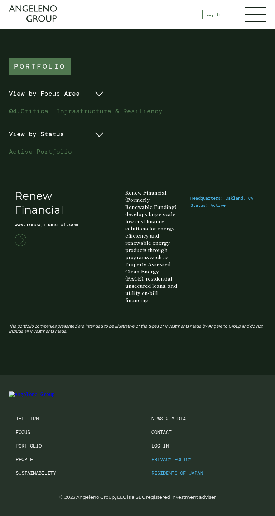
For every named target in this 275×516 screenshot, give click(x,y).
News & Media (168, 418)
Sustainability (36, 473)
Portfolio (29, 446)
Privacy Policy (171, 459)
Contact (161, 432)
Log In (213, 14)
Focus (23, 432)
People (24, 459)
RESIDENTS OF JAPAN (177, 473)
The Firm (27, 418)
